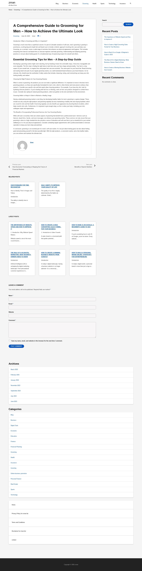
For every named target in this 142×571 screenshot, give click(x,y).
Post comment (16, 346)
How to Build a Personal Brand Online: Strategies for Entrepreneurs (82, 255)
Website (11, 312)
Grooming (85, 3)
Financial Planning (16, 447)
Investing (13, 468)
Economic (75, 3)
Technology (112, 3)
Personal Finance (16, 479)
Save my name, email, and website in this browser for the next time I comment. (36, 341)
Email (11, 304)
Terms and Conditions (18, 522)
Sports (102, 3)
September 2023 (16, 391)
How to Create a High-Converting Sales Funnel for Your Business (51, 227)
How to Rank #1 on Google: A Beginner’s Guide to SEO (116, 53)
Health (94, 3)
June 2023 (14, 401)
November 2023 (15, 385)
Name (11, 295)
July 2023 (14, 396)
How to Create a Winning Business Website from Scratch (51, 255)
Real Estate (14, 484)
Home (13, 505)
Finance (13, 441)
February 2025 (15, 375)
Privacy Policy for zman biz (20, 513)
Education (14, 436)
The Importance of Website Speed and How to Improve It (21, 227)
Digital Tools (14, 425)
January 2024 (15, 380)
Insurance (123, 3)
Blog (57, 3)
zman (12, 2)
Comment (12, 320)
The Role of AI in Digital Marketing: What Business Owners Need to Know (21, 255)
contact (14, 540)
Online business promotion (19, 473)
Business (65, 3)
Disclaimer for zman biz (19, 531)
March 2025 (14, 369)
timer (31, 142)
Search (104, 20)
